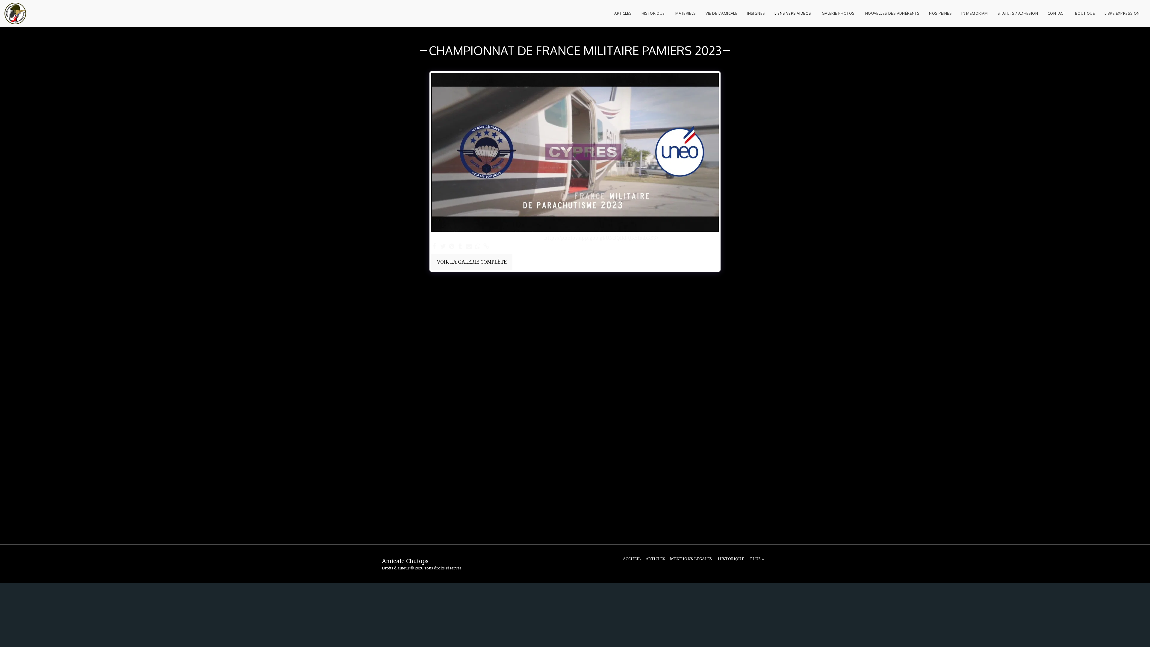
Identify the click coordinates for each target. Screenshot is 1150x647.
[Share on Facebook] (434, 246)
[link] (486, 246)
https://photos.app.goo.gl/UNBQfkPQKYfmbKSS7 (601, 238)
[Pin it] (452, 246)
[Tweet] (443, 246)
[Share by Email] (469, 246)
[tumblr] (460, 246)
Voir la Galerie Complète (472, 261)
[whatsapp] (477, 246)
